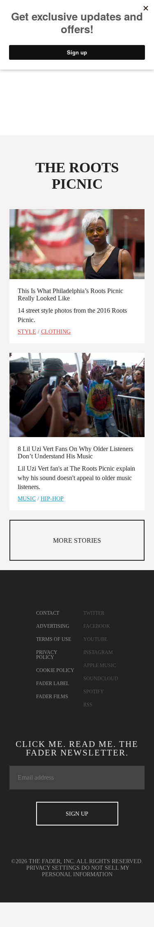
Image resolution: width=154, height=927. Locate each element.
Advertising (52, 626)
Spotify (93, 692)
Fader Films (52, 696)
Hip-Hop (52, 499)
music (27, 499)
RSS (87, 705)
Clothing (56, 332)
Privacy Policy (46, 655)
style (27, 332)
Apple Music (99, 665)
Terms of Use (53, 639)
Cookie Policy (55, 670)
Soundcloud (100, 678)
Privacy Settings (53, 868)
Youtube (95, 639)
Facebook (96, 626)
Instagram (98, 652)
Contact (47, 613)
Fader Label (52, 683)
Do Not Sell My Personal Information (86, 871)
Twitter (93, 613)
